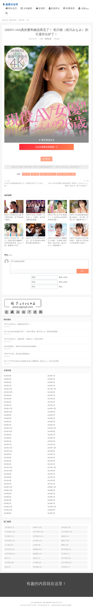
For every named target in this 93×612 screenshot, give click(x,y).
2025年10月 (8, 392)
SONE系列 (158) (10, 532)
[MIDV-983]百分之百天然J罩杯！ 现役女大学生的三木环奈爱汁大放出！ (79, 240)
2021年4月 (7, 480)
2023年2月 (7, 444)
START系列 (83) (10, 554)
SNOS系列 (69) (66, 558)
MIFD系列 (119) (10, 540)
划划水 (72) (36, 558)
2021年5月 (51, 477)
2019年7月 (51, 513)
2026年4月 (7, 382)
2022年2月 (7, 464)
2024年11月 (51, 408)
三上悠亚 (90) (9, 545)
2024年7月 (51, 415)
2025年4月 (7, 402)
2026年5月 (51, 379)
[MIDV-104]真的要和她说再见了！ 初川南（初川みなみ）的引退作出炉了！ (57, 167)
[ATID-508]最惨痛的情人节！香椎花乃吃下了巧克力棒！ (23, 184)
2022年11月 (51, 448)
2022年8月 (7, 454)
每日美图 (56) (37, 567)
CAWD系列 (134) (66, 532)
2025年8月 (7, 395)
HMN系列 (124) (38, 536)
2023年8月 (7, 435)
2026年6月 (7, 379)
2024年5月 (51, 418)
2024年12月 (8, 408)
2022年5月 (51, 458)
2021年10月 (8, 471)
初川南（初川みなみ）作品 (66, 174)
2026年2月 (7, 386)
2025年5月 (51, 399)
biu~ (82, 271)
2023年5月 (51, 438)
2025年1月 (51, 405)
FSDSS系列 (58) (66, 562)
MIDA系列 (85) (9, 549)
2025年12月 (8, 389)
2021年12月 (8, 467)
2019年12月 (8, 507)
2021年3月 (51, 480)
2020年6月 (7, 497)
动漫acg (85, 8)
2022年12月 (8, 448)
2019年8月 (7, 513)
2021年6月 (7, 477)
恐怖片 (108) (65, 540)
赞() (47, 159)
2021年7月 (51, 474)
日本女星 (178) (65, 527)
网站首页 (12, 8)
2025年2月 (7, 405)
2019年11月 (51, 507)
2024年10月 (8, 412)
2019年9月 (51, 510)
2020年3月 (51, 500)
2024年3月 (51, 422)
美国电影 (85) (37, 549)
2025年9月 (51, 392)
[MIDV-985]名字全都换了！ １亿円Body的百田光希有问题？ (57, 217)
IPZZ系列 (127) (9, 536)
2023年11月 (51, 428)
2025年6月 (7, 399)
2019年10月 (8, 510)
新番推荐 (70, 8)
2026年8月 (7, 376)
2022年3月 (51, 461)
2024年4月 (7, 422)
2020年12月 (8, 487)
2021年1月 (51, 484)
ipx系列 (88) (36, 545)
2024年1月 (51, 425)
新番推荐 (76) (37, 554)
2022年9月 (51, 451)
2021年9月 (51, 471)
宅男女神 (21, 20)
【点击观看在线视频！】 (46, 147)
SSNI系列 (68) (9, 562)
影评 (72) (7, 558)
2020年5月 (51, 497)
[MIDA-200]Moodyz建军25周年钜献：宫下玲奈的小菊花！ (13, 217)
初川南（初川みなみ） (48, 174)
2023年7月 (51, 435)
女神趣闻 (27, 8)
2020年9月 (51, 490)
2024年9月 (51, 412)
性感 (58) (7, 567)
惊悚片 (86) (64, 545)
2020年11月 (51, 487)
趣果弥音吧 (10, 4)
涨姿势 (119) (65, 536)
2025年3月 (51, 402)
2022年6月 (7, 458)
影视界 (41, 8)
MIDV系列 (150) (38, 532)
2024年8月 (7, 415)
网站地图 (46, 602)
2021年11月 (51, 467)
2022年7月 (51, 454)
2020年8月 (7, 494)
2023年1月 (51, 444)
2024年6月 (7, 418)
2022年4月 (7, 461)
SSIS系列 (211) (9, 527)
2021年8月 (7, 474)
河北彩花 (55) (65, 567)
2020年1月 (51, 503)
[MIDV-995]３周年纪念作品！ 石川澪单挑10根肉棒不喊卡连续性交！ (35, 240)
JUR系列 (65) (37, 562)
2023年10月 (8, 431)
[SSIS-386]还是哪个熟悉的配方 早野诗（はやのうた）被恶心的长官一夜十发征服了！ (68, 184)
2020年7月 (51, 494)
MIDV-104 (26, 174)
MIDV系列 (35, 174)
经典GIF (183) (37, 527)
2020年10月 (8, 490)
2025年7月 (51, 395)
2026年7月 (51, 376)
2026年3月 (51, 382)
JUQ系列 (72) (65, 554)
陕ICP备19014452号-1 (56, 602)
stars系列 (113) (37, 540)
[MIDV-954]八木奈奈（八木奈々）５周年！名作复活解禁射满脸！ (35, 217)
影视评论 (55, 8)
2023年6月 (7, 438)
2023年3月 (51, 441)
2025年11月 (51, 389)
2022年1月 (51, 464)
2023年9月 (51, 431)
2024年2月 (7, 425)
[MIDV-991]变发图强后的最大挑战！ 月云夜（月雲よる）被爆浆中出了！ (79, 217)
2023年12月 (8, 428)
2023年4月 (7, 441)
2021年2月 (7, 484)
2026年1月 (51, 386)
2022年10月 (8, 451)
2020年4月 (7, 500)
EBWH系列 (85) (66, 549)
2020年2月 (7, 503)
